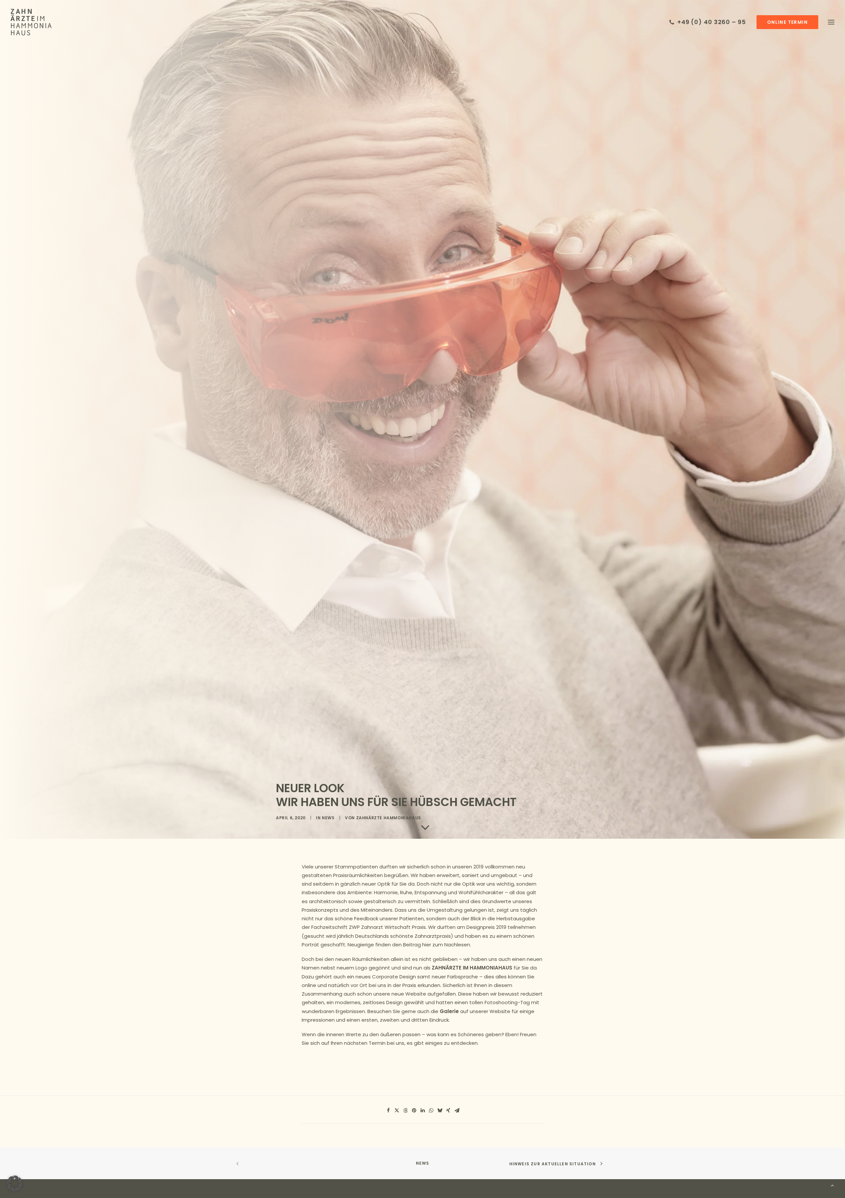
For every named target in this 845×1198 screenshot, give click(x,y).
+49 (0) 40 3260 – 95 (711, 22)
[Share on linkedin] (422, 1110)
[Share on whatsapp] (431, 1110)
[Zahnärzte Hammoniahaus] (31, 22)
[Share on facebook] (388, 1110)
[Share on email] (457, 1110)
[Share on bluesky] (440, 1110)
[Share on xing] (448, 1110)
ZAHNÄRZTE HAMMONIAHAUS (388, 818)
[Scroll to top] (832, 1184)
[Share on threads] (405, 1110)
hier (426, 944)
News (328, 818)
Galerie (449, 1011)
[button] (786, 22)
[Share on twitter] (397, 1110)
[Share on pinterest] (414, 1110)
